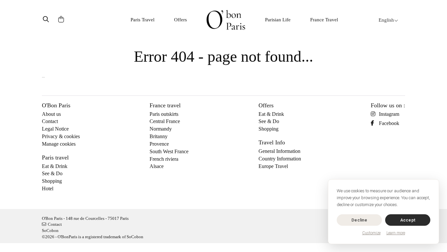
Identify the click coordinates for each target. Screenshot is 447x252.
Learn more (395, 233)
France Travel (324, 19)
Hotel (47, 188)
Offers (180, 19)
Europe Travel (273, 166)
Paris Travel (142, 19)
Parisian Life (278, 19)
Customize (371, 233)
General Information (279, 151)
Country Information (280, 158)
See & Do (52, 173)
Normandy (161, 129)
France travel (165, 105)
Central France (165, 121)
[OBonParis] (226, 20)
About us (51, 114)
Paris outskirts (164, 114)
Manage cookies (59, 144)
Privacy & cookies (61, 136)
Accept (408, 220)
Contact (50, 121)
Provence (159, 144)
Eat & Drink (54, 166)
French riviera (164, 159)
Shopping (52, 181)
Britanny (159, 136)
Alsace (157, 166)
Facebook (389, 123)
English (386, 20)
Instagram (389, 114)
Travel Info (272, 142)
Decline (359, 220)
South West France (169, 151)
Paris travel (55, 157)
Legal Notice (55, 129)
